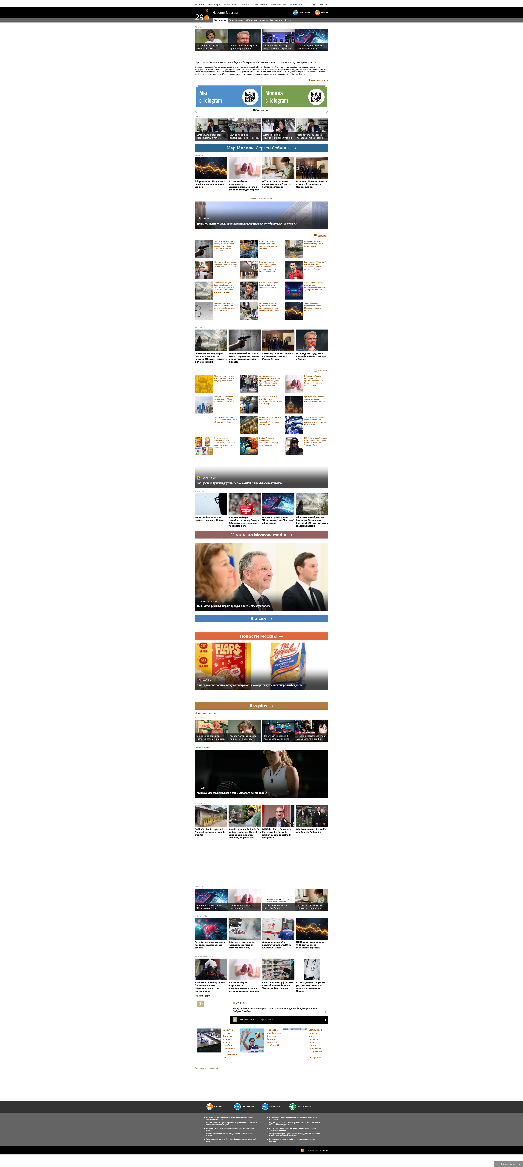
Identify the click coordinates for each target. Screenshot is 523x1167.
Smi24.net (199, 491)
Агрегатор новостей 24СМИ (261, 198)
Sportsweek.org (278, 4)
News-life (199, 155)
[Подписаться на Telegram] (314, 4)
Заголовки (323, 236)
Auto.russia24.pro (203, 916)
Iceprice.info (296, 4)
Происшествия (236, 20)
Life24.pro (199, 116)
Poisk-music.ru (201, 717)
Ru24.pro (199, 4)
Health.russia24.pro (204, 956)
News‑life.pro (214, 4)
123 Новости (220, 20)
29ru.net (245, 4)
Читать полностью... (318, 80)
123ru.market (260, 4)
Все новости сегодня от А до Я (206, 1068)
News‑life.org (230, 4)
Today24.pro (200, 803)
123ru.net (323, 4)
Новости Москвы (225, 12)
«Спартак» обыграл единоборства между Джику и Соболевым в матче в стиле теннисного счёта (294, 1135)
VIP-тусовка (251, 20)
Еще (287, 20)
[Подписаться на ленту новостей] (302, 1150)
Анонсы (264, 20)
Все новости (276, 20)
